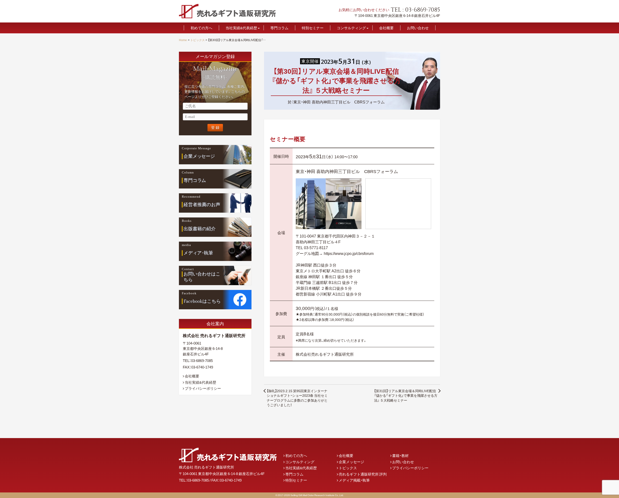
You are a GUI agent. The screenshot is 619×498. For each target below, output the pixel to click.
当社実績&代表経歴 (241, 27)
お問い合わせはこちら (202, 277)
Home (183, 40)
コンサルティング (351, 27)
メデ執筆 (198, 252)
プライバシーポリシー (203, 388)
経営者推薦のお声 (202, 204)
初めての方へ (201, 27)
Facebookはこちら (202, 301)
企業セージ (199, 156)
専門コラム (279, 27)
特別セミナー (313, 27)
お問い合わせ (418, 27)
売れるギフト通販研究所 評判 (363, 474)
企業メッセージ (351, 461)
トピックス (197, 40)
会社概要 (386, 27)
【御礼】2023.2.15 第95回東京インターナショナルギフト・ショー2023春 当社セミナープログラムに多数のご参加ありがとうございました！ (297, 397)
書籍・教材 (400, 455)
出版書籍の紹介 (200, 228)
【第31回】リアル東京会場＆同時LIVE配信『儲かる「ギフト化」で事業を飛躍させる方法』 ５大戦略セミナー (405, 395)
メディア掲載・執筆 (354, 480)
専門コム (195, 180)
